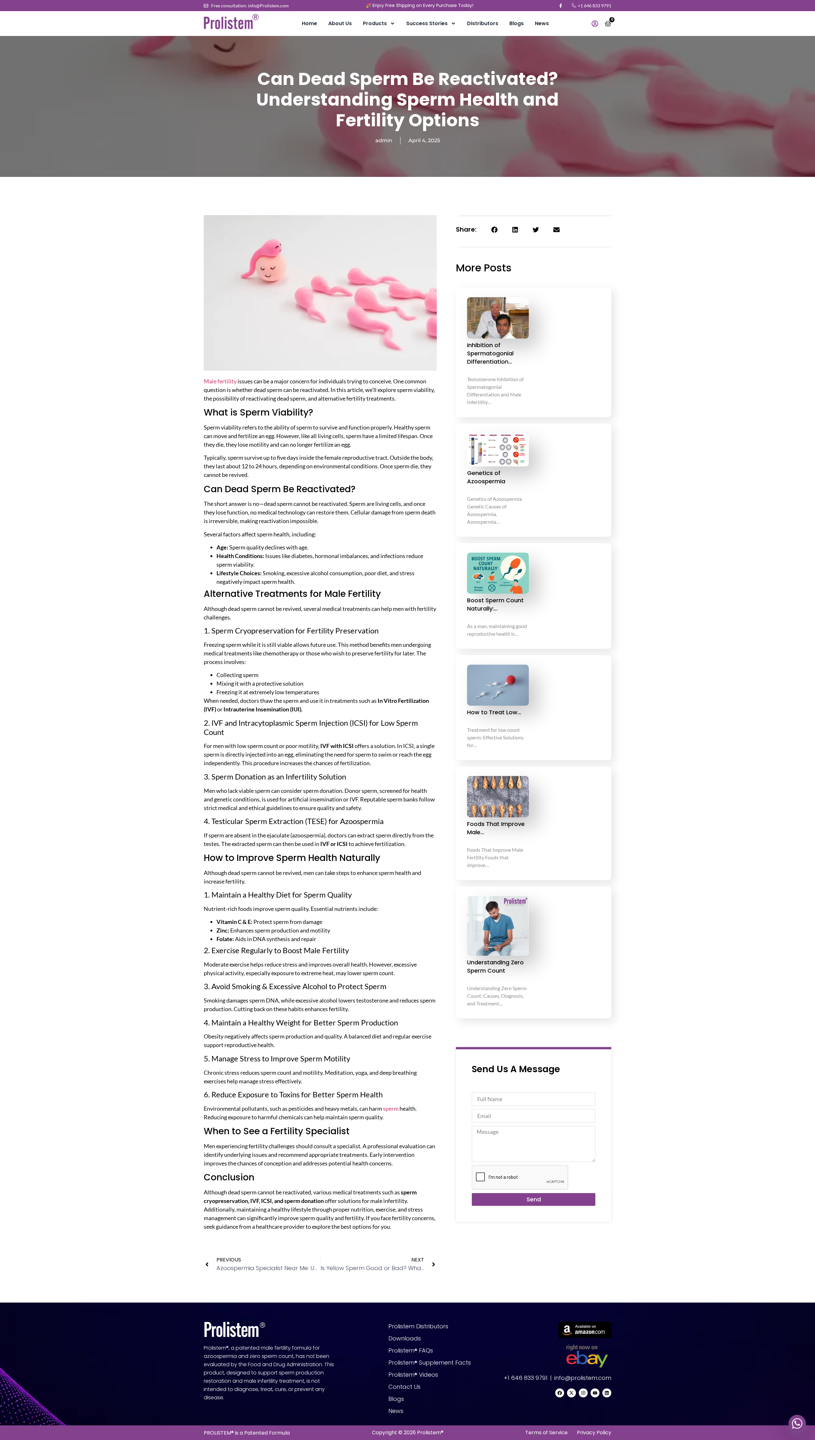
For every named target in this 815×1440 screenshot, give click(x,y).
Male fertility (220, 381)
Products (375, 23)
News (542, 23)
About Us (340, 23)
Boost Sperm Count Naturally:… (495, 604)
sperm (391, 1108)
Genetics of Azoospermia (486, 477)
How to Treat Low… (494, 712)
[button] (494, 229)
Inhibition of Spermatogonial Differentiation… (490, 353)
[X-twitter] (571, 1392)
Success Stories (427, 23)
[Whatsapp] (797, 1423)
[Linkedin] (606, 1392)
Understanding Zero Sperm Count (495, 966)
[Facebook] (559, 1392)
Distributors (482, 23)
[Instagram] (583, 1392)
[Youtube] (595, 1392)
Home (309, 23)
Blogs (516, 23)
